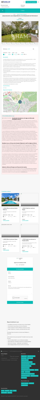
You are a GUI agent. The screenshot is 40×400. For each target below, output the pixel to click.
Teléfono (9, 281)
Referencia (23, 5)
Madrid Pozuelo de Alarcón (22, 14)
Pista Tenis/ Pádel (4, 392)
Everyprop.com (4, 358)
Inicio (14, 14)
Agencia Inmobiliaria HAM (20, 262)
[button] (4, 93)
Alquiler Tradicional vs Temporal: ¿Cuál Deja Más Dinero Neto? (19, 329)
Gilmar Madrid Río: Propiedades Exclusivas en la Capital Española (19, 341)
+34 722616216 (21, 264)
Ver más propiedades (20, 269)
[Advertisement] (20, 182)
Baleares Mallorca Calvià (34, 375)
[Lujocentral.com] (5, 2)
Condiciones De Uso (14, 358)
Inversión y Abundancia (25, 383)
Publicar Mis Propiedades (31, 2)
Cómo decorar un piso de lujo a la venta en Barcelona (17, 326)
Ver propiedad (10, 203)
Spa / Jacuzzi (10, 392)
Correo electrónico (11, 276)
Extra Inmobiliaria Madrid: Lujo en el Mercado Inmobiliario (18, 340)
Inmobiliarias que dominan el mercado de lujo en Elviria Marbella (19, 324)
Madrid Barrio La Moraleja (31, 356)
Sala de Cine (7, 390)
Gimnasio (14, 390)
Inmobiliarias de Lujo (24, 385)
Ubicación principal (4, 5)
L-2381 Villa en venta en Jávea (10, 239)
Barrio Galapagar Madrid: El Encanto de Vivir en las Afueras (18, 344)
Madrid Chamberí (24, 377)
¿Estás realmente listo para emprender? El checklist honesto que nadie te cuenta (20, 338)
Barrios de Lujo (31, 383)
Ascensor (3, 390)
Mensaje (9, 285)
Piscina (11, 390)
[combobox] (10, 7)
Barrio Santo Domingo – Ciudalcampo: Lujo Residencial (18, 343)
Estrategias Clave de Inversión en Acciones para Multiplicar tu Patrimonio (18, 333)
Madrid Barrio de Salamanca (26, 375)
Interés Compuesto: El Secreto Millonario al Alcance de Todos (19, 327)
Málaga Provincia (24, 356)
